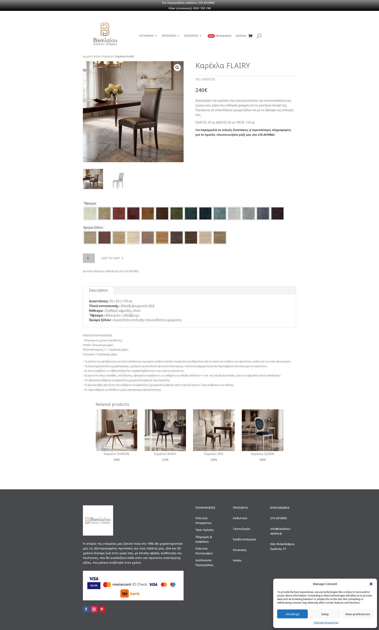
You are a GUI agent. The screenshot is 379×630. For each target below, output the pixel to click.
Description (98, 290)
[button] (371, 584)
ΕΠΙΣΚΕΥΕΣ (191, 35)
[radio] (90, 213)
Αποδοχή (292, 614)
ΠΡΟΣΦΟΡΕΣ (220, 36)
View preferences (357, 614)
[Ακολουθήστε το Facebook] (86, 609)
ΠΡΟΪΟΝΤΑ (169, 35)
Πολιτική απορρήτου (326, 622)
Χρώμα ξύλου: (93, 227)
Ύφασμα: (90, 203)
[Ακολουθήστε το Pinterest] (102, 609)
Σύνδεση (241, 35)
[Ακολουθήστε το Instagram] (94, 609)
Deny (325, 614)
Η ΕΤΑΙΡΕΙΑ (146, 35)
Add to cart (110, 258)
